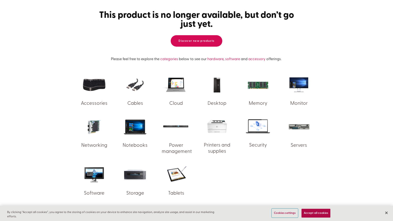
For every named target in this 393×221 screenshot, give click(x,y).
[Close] (386, 212)
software (232, 59)
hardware (215, 59)
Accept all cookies (316, 213)
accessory (256, 59)
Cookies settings (285, 213)
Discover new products (196, 41)
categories (169, 59)
